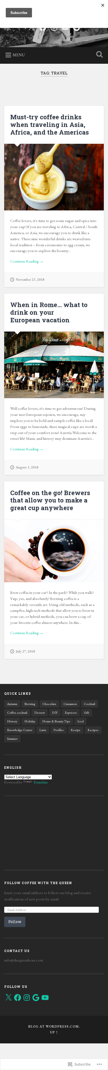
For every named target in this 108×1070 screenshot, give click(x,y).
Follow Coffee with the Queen (38, 883)
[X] (8, 997)
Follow (14, 921)
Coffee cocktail (17, 713)
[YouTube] (45, 997)
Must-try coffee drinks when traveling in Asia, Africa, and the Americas (49, 124)
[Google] (36, 997)
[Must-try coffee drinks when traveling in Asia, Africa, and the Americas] (54, 177)
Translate (40, 782)
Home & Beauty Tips (56, 721)
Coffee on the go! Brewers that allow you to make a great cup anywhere (50, 500)
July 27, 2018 (25, 651)
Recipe (75, 730)
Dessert (39, 713)
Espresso (71, 713)
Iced (80, 721)
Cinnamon (70, 704)
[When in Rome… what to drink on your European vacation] (54, 365)
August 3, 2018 (27, 467)
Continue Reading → (27, 261)
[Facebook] (17, 997)
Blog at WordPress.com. (54, 1026)
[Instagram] (27, 997)
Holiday (29, 721)
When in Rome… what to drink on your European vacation (49, 312)
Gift (86, 713)
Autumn (12, 704)
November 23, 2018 (30, 279)
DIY (55, 713)
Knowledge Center (19, 730)
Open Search (98, 55)
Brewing (29, 704)
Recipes (93, 730)
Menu (19, 54)
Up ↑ (54, 1032)
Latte (42, 730)
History (12, 721)
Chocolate (49, 704)
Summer (12, 739)
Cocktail (89, 704)
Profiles (58, 730)
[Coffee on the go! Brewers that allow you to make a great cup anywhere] (54, 550)
